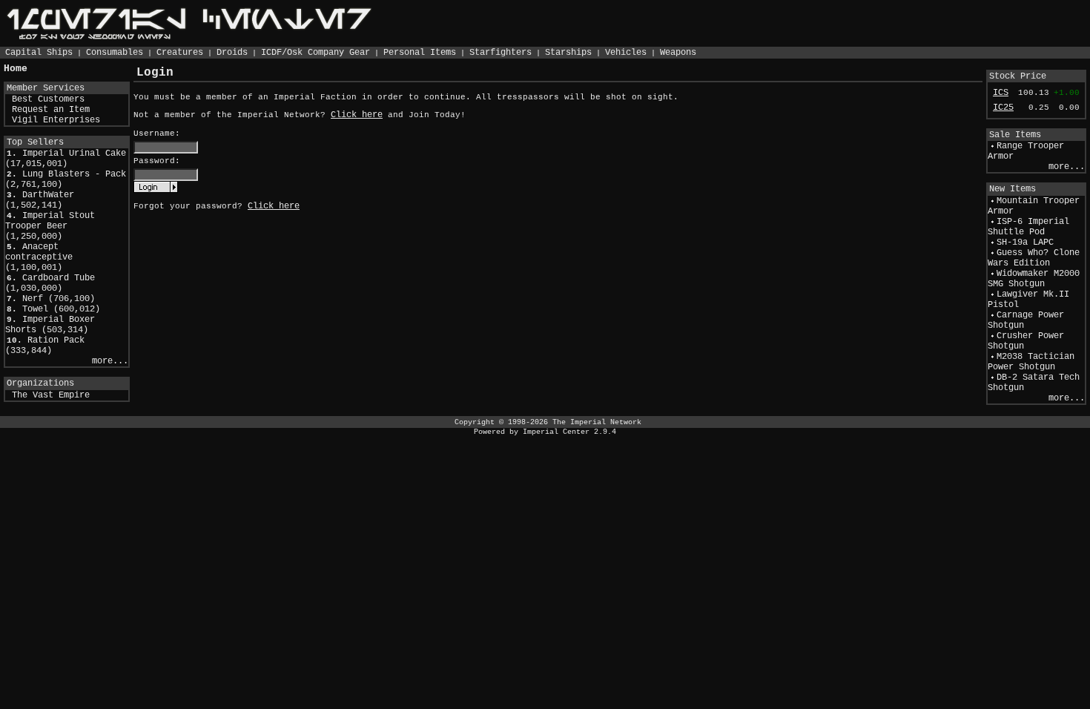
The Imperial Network (596, 422)
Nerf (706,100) (58, 299)
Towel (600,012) (61, 309)
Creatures (179, 52)
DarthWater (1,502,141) (39, 200)
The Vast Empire (51, 395)
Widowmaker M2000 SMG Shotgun (1034, 278)
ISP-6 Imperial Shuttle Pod (1028, 227)
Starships (568, 52)
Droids (232, 52)
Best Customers (48, 99)
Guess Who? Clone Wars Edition (1034, 258)
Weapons (678, 52)
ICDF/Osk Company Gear (315, 52)
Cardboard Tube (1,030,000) (50, 283)
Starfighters (500, 52)
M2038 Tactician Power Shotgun (1031, 362)
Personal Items (419, 52)
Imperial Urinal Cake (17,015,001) (65, 158)
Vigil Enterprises (56, 120)
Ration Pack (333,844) (45, 345)
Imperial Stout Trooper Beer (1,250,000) (50, 226)
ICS (1000, 93)
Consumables (114, 52)
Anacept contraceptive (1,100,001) (39, 257)
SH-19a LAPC (1025, 242)
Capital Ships (39, 52)
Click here (357, 115)
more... (110, 361)
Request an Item (51, 110)
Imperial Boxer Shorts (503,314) (50, 324)
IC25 (1003, 107)
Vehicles (626, 52)
